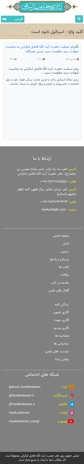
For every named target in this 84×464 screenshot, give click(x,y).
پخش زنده (62, 359)
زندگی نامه (62, 304)
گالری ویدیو (61, 328)
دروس (65, 251)
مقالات (64, 275)
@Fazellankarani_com (24, 421)
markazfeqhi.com (53, 209)
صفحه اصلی (61, 235)
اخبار (66, 243)
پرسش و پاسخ (59, 259)
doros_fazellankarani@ (24, 387)
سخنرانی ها (61, 343)
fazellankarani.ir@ (21, 395)
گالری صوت (61, 320)
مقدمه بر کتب (60, 282)
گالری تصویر (61, 312)
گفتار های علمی (58, 290)
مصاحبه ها (62, 335)
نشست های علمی (57, 351)
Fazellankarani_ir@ (22, 404)
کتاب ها (64, 267)
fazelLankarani (19, 412)
